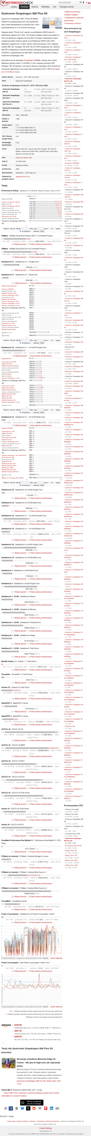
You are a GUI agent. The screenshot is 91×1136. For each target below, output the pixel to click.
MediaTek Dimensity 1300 (9, 325)
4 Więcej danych (19, 669)
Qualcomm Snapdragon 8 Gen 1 (10, 441)
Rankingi (24, 6)
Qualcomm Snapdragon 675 (74, 366)
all (52, 228)
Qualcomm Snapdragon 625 (74, 413)
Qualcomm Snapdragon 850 (74, 381)
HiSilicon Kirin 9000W (7, 467)
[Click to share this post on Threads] (17, 1108)
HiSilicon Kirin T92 (6, 396)
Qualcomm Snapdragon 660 (74, 342)
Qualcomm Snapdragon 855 (74, 202)
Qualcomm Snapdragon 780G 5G (11, 206)
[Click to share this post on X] (28, 1108)
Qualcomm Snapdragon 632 (74, 386)
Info (54, 6)
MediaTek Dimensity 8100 (9, 463)
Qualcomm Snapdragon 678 (74, 320)
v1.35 (2, 1043)
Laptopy (14, 6)
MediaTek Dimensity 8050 (9, 299)
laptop (57, 228)
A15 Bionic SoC (12, 72)
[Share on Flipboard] (46, 1108)
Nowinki (35, 6)
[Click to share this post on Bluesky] (22, 1108)
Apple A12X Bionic (7, 374)
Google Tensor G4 (7, 461)
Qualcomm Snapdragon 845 (74, 214)
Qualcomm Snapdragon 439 (74, 584)
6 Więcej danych (19, 244)
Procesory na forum (73, 23)
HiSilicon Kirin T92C (7, 433)
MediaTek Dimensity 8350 (9, 465)
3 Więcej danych (19, 724)
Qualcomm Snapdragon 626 (74, 417)
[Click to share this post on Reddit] (34, 1108)
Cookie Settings (45, 1128)
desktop (36, 231)
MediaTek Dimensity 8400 (9, 390)
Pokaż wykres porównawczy (40, 244)
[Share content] (5, 1108)
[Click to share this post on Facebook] (11, 1108)
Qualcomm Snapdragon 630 (74, 434)
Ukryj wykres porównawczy (40, 283)
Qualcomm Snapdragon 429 (74, 521)
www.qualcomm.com (23, 176)
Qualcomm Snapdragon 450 (74, 446)
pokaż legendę (56, 958)
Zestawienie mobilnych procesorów (48, 1121)
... (88, 6)
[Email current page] (57, 1108)
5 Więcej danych (19, 257)
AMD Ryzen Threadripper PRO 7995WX (13, 478)
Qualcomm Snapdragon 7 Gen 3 (10, 301)
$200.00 (18, 1036)
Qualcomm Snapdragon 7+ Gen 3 (11, 378)
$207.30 (18, 1030)
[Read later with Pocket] (40, 1108)
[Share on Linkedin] (51, 1108)
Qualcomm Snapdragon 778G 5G (11, 202)
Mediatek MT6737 (6, 358)
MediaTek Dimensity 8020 (9, 329)
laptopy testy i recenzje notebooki (17, 1121)
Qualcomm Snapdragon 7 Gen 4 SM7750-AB (14, 455)
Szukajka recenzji (67, 6)
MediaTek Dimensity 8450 (9, 400)
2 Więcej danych (19, 524)
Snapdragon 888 (30, 60)
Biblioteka (45, 6)
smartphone (25, 231)
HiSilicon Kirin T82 (6, 445)
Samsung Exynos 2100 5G (9, 216)
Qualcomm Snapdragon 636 (74, 371)
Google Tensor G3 (7, 439)
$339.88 (18, 1024)
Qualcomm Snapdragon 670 (74, 357)
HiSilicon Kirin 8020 (71, 860)
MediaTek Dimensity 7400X (9, 293)
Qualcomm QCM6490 (8, 289)
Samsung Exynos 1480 (8, 323)
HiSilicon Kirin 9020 (7, 398)
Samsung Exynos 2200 (8, 386)
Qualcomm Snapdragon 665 (74, 352)
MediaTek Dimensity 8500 (9, 394)
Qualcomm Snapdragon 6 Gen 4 (10, 295)
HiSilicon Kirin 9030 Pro (8, 388)
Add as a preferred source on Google (34, 1102)
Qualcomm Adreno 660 (24, 157)
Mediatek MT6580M (7, 428)
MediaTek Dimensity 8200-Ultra (10, 471)
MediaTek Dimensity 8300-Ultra (10, 366)
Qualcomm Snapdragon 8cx (74, 245)
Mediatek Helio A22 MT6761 (9, 286)
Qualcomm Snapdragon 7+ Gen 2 (11, 402)
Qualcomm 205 (70, 726)
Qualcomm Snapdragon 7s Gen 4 (11, 303)
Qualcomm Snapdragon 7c (73, 429)
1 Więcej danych (19, 270)
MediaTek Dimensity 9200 (9, 469)
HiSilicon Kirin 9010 (7, 364)
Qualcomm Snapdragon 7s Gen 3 (11, 305)
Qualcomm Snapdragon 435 (74, 488)
